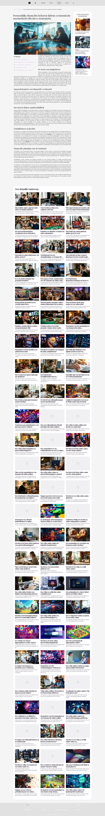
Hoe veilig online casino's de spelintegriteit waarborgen (75, 791)
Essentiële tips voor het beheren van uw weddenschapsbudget (77, 376)
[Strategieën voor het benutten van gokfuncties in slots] (27, 340)
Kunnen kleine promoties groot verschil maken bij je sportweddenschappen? (25, 304)
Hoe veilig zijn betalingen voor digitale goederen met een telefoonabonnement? (76, 351)
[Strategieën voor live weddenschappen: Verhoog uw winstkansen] (53, 657)
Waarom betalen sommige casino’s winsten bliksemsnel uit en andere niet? (52, 304)
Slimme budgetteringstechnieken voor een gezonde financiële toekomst (82, 51)
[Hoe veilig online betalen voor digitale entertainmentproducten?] (27, 583)
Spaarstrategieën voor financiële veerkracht (25, 62)
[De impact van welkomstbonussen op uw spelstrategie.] (27, 730)
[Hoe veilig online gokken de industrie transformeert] (53, 534)
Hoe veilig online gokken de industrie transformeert (50, 544)
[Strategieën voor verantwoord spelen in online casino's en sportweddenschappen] (82, 62)
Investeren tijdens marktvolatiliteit (23, 64)
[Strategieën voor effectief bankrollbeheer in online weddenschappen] (27, 510)
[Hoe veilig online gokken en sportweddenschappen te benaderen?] (53, 606)
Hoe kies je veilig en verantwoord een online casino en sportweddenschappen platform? (26, 766)
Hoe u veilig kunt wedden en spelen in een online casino (77, 616)
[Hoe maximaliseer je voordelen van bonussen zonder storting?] (78, 534)
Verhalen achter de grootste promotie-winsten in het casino (51, 327)
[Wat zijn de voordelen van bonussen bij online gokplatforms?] (53, 340)
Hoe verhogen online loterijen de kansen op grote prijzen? (26, 692)
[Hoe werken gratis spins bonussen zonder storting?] (27, 391)
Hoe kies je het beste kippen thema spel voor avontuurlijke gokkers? (26, 616)
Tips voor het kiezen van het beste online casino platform (26, 568)
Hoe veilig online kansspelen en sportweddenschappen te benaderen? (25, 450)
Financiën (43, 2)
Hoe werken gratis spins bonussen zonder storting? (26, 401)
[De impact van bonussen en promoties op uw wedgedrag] (27, 657)
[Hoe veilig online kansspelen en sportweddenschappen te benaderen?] (27, 439)
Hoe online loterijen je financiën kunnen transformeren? (51, 740)
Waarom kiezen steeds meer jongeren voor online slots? (75, 303)
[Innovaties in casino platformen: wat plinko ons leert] (27, 246)
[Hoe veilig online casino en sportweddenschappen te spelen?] (53, 463)
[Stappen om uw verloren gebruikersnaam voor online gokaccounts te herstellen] (27, 781)
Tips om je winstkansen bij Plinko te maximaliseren (77, 766)
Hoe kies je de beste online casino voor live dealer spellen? (77, 449)
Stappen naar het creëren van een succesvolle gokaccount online (52, 497)
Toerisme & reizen (59, 3)
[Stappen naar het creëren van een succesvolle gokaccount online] (53, 487)
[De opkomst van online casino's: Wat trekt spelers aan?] (78, 682)
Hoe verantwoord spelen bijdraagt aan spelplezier (26, 376)
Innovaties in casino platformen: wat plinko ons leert (27, 256)
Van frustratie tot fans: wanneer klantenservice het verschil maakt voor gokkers (77, 257)
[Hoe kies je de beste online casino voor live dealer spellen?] (78, 439)
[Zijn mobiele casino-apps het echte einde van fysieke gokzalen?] (27, 199)
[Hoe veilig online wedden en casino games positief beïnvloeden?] (78, 657)
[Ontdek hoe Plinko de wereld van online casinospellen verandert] (78, 510)
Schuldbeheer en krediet (21, 67)
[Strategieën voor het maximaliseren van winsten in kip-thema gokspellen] (53, 781)
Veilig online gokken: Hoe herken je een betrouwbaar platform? (52, 692)
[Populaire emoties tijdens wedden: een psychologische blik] (27, 317)
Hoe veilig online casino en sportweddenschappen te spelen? (51, 473)
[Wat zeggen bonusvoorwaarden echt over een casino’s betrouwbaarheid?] (78, 199)
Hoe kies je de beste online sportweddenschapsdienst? (49, 641)
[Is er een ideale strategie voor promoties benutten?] (27, 269)
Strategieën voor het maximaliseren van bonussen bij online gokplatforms (77, 328)
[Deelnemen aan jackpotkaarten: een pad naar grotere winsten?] (27, 416)
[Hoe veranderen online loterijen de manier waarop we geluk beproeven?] (53, 756)
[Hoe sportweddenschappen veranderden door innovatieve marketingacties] (27, 222)
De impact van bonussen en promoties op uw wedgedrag (24, 667)
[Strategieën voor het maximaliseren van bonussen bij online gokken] (53, 707)
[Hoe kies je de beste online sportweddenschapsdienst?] (53, 632)
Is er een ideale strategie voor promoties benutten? (24, 280)
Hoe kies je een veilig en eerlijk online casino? (76, 568)
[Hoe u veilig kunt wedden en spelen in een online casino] (78, 606)
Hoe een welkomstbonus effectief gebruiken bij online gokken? (51, 426)
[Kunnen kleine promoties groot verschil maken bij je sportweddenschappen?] (27, 293)
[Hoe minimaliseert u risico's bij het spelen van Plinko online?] (78, 583)
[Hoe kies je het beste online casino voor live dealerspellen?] (78, 463)
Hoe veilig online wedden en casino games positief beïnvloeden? (77, 667)
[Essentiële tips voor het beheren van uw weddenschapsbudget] (78, 366)
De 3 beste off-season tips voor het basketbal (82, 32)
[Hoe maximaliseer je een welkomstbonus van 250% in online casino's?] (53, 439)
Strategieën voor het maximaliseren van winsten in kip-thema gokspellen (52, 792)
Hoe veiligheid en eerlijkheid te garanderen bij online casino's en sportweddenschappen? (26, 718)
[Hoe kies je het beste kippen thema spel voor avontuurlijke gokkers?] (27, 606)
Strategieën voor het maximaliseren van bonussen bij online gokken (52, 717)
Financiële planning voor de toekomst (24, 70)
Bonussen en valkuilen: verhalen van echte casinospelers (52, 232)
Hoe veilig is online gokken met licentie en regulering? (76, 426)
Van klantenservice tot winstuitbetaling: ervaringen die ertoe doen (51, 257)
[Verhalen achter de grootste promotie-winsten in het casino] (53, 317)
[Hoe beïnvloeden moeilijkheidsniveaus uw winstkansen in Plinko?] (53, 366)
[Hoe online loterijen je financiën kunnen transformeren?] (53, 730)
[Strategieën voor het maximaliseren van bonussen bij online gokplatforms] (78, 317)
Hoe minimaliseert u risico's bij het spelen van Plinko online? (77, 593)
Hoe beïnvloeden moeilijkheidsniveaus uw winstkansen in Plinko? (48, 376)
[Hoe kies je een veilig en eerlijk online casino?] (78, 558)
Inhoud (17, 57)
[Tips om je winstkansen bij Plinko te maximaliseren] (78, 756)
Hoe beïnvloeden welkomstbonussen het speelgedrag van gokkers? (27, 497)
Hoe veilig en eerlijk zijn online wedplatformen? (51, 593)
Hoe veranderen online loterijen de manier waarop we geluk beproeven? (52, 766)
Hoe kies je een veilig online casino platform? (77, 497)
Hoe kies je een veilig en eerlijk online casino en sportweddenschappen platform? (76, 741)
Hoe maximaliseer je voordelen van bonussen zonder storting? (77, 544)
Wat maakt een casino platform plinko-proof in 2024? (76, 232)
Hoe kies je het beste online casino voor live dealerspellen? (77, 473)
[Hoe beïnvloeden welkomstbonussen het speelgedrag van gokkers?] (27, 487)
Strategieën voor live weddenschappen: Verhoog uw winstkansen (50, 668)
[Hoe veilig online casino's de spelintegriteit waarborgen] (78, 781)
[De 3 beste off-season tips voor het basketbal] (82, 24)
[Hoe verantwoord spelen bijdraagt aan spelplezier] (27, 366)
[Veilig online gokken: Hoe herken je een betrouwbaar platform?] (53, 682)
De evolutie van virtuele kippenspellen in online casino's (25, 641)
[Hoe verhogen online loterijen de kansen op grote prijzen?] (27, 682)
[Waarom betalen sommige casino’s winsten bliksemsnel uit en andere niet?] (53, 293)
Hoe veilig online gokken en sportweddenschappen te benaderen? (50, 617)
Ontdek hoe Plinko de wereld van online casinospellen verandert (76, 520)
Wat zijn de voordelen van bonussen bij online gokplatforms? (52, 350)
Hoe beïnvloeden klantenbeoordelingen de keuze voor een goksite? (78, 280)
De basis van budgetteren (21, 59)
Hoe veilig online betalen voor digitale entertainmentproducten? (26, 593)
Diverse (67, 2)
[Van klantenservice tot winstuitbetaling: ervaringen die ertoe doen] (53, 246)
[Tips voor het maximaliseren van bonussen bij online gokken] (27, 463)
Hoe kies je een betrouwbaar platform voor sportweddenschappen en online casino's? (51, 569)
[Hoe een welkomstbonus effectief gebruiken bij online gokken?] (53, 416)
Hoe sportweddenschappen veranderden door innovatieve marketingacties (25, 233)
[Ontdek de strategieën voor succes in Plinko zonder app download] (78, 391)
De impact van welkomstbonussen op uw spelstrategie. (27, 740)
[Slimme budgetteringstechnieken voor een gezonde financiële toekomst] (82, 42)
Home (14, 9)
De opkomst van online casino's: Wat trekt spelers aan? (77, 692)
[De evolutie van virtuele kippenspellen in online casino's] (27, 632)
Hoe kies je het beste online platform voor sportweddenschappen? (27, 544)
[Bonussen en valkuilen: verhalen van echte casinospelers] (53, 222)
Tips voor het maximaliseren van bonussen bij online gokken (25, 473)
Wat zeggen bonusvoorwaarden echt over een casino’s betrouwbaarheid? (78, 209)
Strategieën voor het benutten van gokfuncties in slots (26, 350)
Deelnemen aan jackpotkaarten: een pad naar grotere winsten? (27, 426)
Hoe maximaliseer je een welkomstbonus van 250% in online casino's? (52, 450)
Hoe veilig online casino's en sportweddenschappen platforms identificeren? (76, 718)
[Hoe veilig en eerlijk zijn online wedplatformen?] (53, 583)
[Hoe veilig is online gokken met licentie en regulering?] (78, 416)
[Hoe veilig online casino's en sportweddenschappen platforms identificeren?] (78, 707)
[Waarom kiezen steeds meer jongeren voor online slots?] (78, 293)
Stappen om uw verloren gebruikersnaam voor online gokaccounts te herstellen (24, 792)
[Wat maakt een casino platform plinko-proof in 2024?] (78, 222)
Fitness (51, 2)
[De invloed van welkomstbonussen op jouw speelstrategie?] (53, 391)
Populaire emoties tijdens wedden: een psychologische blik (26, 327)
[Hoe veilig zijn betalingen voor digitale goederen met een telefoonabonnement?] (78, 340)
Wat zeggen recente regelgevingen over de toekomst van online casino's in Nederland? (52, 280)
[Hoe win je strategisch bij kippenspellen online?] (78, 632)
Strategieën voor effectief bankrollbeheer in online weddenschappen (23, 521)
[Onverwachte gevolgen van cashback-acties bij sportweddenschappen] (53, 199)
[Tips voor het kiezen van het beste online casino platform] (27, 558)
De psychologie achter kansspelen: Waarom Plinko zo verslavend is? (52, 520)
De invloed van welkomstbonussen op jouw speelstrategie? (52, 401)
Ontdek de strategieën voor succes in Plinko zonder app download (77, 401)
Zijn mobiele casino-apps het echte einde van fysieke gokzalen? (26, 209)
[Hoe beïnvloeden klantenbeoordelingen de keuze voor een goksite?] (78, 269)
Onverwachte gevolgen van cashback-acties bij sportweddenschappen (49, 209)
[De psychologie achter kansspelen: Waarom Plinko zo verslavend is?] (53, 510)
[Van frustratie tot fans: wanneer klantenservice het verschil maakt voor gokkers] (78, 246)
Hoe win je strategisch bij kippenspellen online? (74, 641)
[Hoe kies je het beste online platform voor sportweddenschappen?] (27, 534)
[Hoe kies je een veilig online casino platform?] (78, 487)
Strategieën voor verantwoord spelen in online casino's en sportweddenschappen (81, 72)
